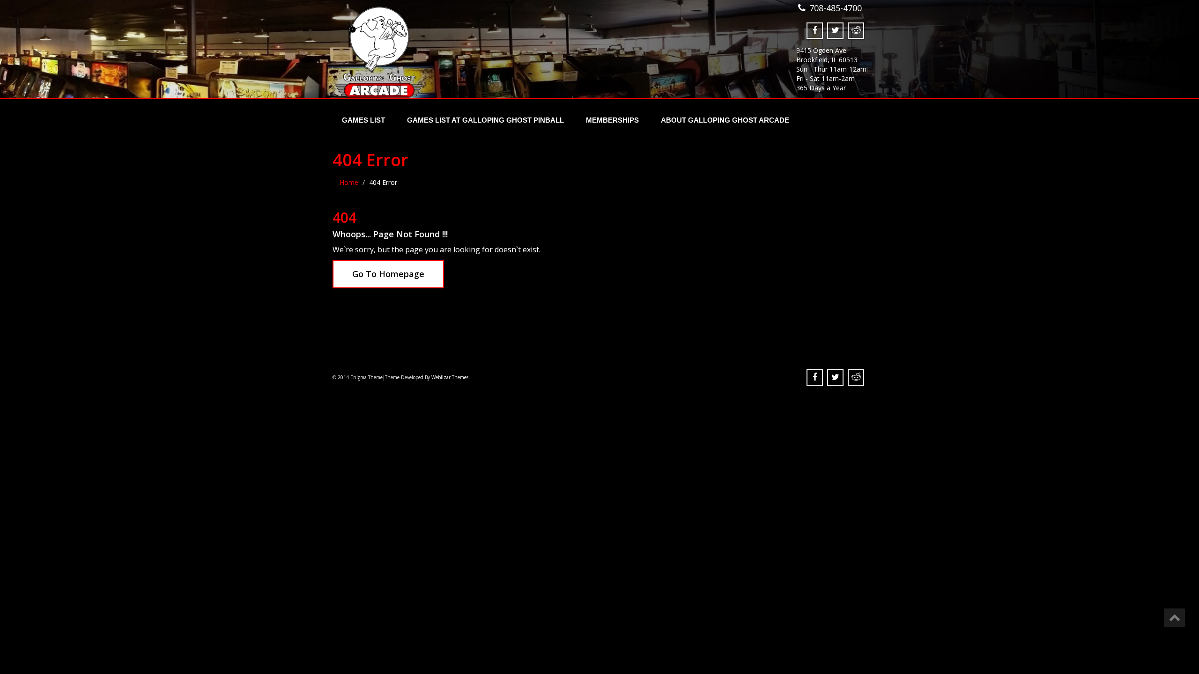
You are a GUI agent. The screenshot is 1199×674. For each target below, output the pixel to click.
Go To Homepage (388, 273)
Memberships (612, 120)
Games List (363, 120)
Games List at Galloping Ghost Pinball (485, 120)
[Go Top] (1174, 617)
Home (349, 182)
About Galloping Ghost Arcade (725, 120)
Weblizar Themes (449, 377)
